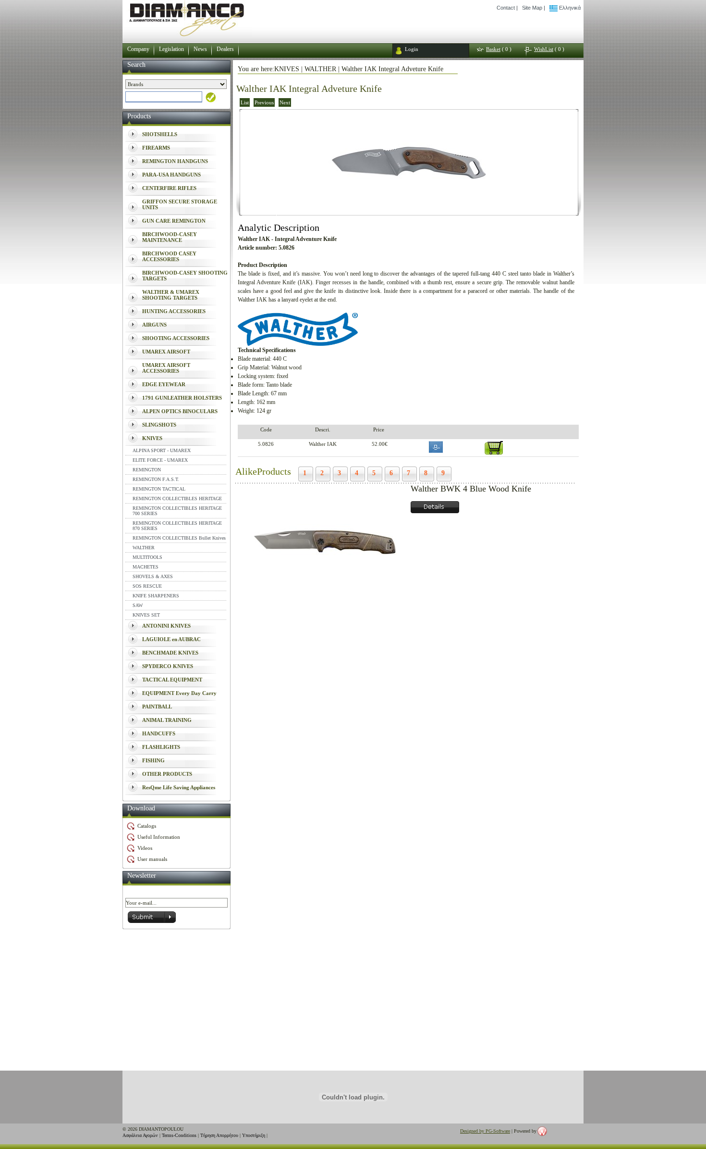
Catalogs (146, 826)
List (245, 102)
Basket (493, 49)
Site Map (532, 8)
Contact (506, 8)
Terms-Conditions (179, 1135)
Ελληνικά (569, 8)
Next (285, 102)
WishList (543, 49)
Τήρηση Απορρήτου (219, 1135)
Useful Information (158, 837)
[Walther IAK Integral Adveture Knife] (409, 212)
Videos (144, 848)
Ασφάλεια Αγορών (140, 1135)
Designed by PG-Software (485, 1131)
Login (411, 49)
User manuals (152, 859)
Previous (264, 102)
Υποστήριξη (253, 1135)
